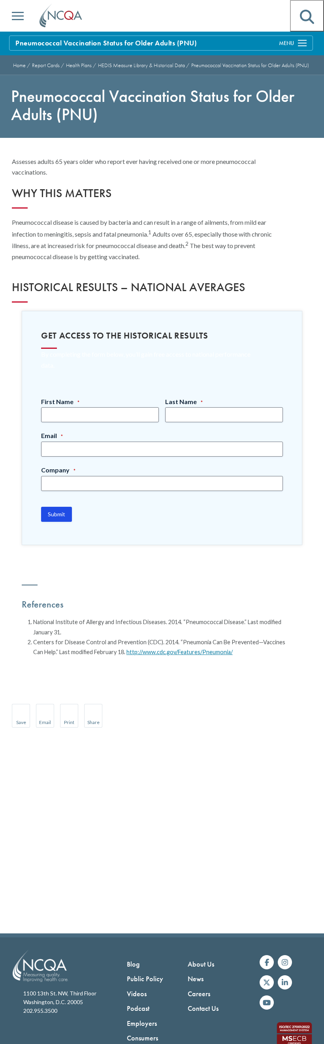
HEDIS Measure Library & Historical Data (142, 65)
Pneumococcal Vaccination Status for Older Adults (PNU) (250, 65)
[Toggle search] (307, 16)
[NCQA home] (61, 15)
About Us (201, 964)
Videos (137, 993)
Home (19, 65)
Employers (142, 1023)
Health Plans (79, 65)
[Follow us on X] (267, 982)
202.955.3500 (40, 1010)
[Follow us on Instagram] (285, 962)
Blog (133, 964)
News (195, 978)
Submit (56, 514)
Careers (199, 993)
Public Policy (145, 978)
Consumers (142, 1037)
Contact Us (203, 1008)
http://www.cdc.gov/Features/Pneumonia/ (179, 652)
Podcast (138, 1008)
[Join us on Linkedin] (285, 982)
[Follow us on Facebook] (267, 962)
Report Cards (46, 65)
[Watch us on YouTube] (267, 1002)
